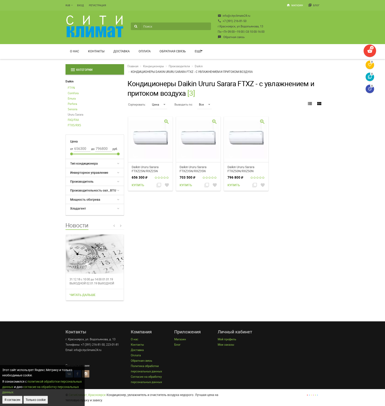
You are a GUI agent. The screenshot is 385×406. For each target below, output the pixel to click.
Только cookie (36, 400)
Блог (313, 5)
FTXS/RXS (74, 125)
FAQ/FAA (73, 120)
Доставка (121, 51)
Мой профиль (227, 339)
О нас (74, 51)
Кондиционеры (153, 66)
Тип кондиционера (84, 163)
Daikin (70, 81)
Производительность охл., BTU (93, 190)
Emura (72, 98)
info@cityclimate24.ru (234, 16)
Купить (138, 185)
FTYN (71, 88)
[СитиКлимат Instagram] (85, 373)
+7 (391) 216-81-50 (232, 21)
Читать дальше (83, 295)
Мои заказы (226, 345)
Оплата (145, 51)
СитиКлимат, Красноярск (87, 395)
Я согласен (12, 400)
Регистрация (97, 5)
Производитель (82, 181)
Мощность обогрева (85, 199)
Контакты (96, 51)
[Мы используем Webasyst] (312, 395)
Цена (155, 104)
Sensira (72, 109)
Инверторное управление (89, 172)
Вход (80, 5)
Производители (179, 66)
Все (201, 104)
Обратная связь (231, 37)
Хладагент (78, 208)
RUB (68, 5)
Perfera (72, 104)
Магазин (295, 5)
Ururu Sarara (75, 114)
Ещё (198, 51)
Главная (132, 66)
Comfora (73, 93)
